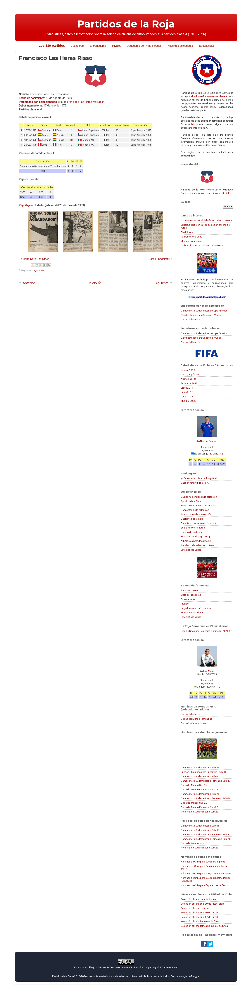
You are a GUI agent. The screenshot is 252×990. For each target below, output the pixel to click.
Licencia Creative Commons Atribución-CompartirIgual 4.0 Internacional (138, 967)
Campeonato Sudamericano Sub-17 (200, 776)
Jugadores (77, 45)
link (193, 124)
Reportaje (25, 205)
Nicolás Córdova (208, 441)
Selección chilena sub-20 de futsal (199, 912)
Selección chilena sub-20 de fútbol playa (203, 903)
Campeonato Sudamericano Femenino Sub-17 (206, 780)
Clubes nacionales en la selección (199, 496)
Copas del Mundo (190, 319)
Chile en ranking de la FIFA (195, 482)
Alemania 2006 (189, 378)
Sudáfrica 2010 (189, 383)
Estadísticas (206, 45)
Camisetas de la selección (195, 509)
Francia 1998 (188, 370)
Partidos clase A (190, 590)
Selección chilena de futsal (195, 908)
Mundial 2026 (188, 400)
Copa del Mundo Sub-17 (194, 785)
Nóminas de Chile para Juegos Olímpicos (203, 861)
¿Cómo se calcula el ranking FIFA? (199, 478)
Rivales (116, 45)
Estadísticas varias (191, 549)
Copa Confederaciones (193, 723)
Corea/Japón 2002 (191, 374)
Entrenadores (98, 45)
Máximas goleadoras (192, 612)
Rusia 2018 (187, 391)
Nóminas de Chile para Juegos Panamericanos (206, 873)
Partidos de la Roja (126, 24)
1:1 (71, 130)
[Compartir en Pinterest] (49, 265)
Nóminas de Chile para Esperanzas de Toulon (205, 885)
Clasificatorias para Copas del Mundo (201, 315)
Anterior (28, 283)
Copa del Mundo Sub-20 (194, 802)
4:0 (71, 140)
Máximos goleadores (180, 45)
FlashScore (187, 232)
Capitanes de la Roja (192, 518)
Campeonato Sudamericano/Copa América (204, 310)
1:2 (71, 135)
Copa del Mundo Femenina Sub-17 (199, 789)
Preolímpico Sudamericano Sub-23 (199, 811)
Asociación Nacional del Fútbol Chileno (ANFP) (206, 220)
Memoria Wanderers (191, 241)
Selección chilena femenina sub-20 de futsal (204, 925)
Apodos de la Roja (191, 501)
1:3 (71, 144)
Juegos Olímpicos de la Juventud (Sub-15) (204, 771)
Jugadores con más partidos (144, 45)
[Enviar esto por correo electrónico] (33, 265)
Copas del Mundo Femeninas (196, 718)
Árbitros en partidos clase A (196, 540)
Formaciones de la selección (196, 514)
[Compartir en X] (41, 265)
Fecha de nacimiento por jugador (198, 505)
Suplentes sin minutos (193, 527)
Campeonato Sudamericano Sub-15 (200, 767)
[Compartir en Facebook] (45, 265)
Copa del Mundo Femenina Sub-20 (199, 807)
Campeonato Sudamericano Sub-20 (200, 793)
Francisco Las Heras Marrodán (85, 102)
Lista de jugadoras (191, 594)
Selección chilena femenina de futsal (200, 921)
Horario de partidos (191, 532)
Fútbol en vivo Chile (191, 236)
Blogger (195, 976)
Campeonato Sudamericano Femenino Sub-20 (206, 798)
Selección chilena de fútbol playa (198, 899)
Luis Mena (208, 671)
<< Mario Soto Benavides (34, 259)
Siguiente (162, 283)
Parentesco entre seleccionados (198, 523)
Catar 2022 (187, 396)
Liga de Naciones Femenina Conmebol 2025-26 (206, 630)
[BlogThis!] (37, 265)
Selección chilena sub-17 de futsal (199, 916)
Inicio (93, 283)
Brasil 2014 (187, 387)
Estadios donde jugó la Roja (196, 536)
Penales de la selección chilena (197, 545)
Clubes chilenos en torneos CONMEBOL (202, 245)
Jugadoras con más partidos (196, 608)
